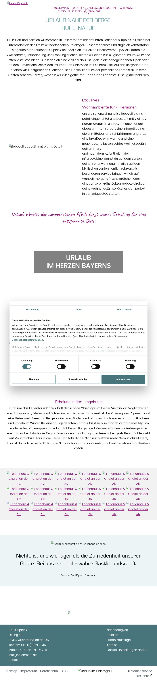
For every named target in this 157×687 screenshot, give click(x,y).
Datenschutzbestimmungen (27, 340)
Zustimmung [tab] (32, 309)
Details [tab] (78, 309)
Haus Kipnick (60, 8)
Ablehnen (34, 379)
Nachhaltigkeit (117, 630)
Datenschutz (49, 671)
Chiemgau (126, 8)
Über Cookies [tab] (124, 309)
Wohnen (78, 8)
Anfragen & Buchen (102, 8)
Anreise (112, 645)
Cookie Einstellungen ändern (127, 650)
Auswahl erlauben (78, 379)
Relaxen (112, 635)
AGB (64, 671)
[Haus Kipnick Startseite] (17, 4)
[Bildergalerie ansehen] (19, 479)
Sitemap (11, 671)
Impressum (28, 671)
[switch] (61, 366)
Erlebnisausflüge (119, 640)
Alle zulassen (123, 379)
